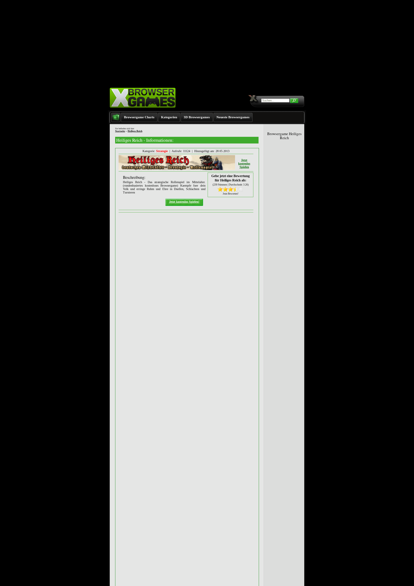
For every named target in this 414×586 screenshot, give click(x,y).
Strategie (162, 151)
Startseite (120, 131)
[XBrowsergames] (150, 109)
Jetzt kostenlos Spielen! (184, 201)
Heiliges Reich (135, 131)
